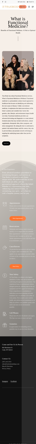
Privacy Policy (6, 368)
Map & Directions (7, 366)
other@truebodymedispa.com (10, 364)
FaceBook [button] (14, 381)
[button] (33, 7)
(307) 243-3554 (6, 361)
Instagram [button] (5, 381)
